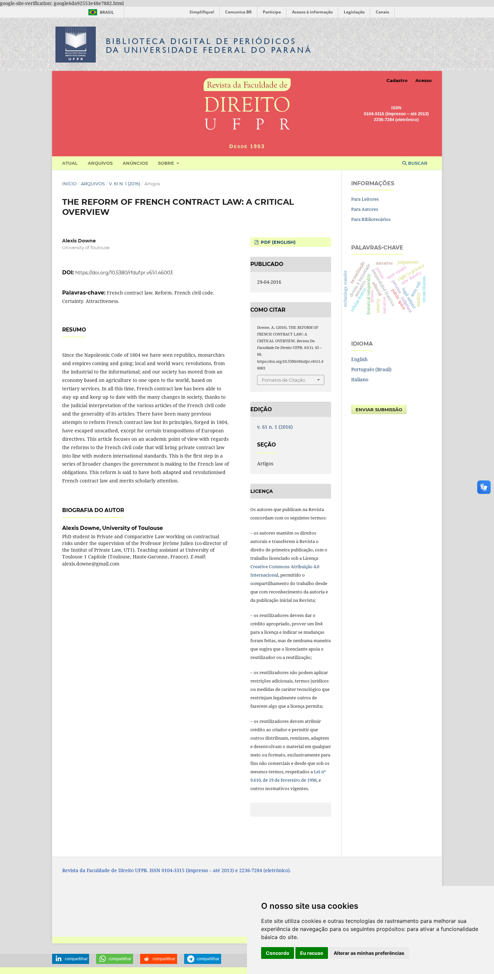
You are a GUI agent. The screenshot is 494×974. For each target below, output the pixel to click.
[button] (70, 959)
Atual (70, 163)
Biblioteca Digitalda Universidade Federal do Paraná (209, 45)
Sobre (166, 163)
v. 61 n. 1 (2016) (124, 183)
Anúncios (135, 163)
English (359, 359)
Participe (272, 12)
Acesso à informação (312, 12)
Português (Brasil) (371, 369)
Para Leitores (365, 199)
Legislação (354, 12)
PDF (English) (277, 242)
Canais (382, 12)
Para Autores (364, 209)
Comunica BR (238, 12)
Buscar (417, 163)
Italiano (359, 379)
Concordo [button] (277, 953)
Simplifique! (202, 12)
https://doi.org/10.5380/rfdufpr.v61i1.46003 (124, 273)
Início (69, 183)
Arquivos (100, 163)
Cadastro (397, 80)
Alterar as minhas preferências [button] (369, 953)
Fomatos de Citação (283, 380)
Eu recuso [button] (311, 953)
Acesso (423, 80)
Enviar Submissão (379, 409)
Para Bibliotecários (370, 219)
